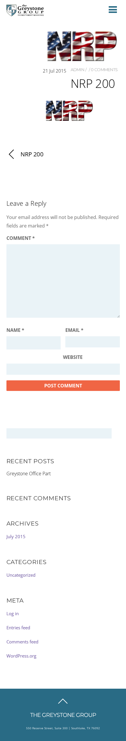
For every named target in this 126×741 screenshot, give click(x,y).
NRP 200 (32, 154)
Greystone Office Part (28, 473)
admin (77, 69)
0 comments (104, 69)
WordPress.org (21, 656)
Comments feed (22, 642)
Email (74, 330)
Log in (12, 613)
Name (15, 330)
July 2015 (15, 536)
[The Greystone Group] (25, 13)
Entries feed (18, 627)
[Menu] (113, 9)
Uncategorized (20, 575)
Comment (20, 238)
